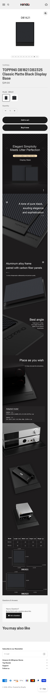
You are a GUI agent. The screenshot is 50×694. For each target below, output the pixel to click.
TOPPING (5, 65)
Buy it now (25, 128)
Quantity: (5, 106)
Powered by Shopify (19, 687)
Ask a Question (15, 615)
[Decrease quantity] (6, 110)
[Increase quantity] (15, 110)
